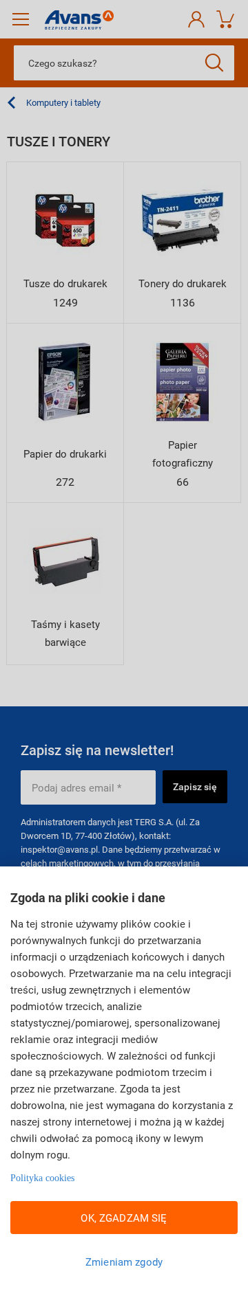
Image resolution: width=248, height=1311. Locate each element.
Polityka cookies (42, 1178)
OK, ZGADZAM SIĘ (124, 1217)
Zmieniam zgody (124, 1261)
